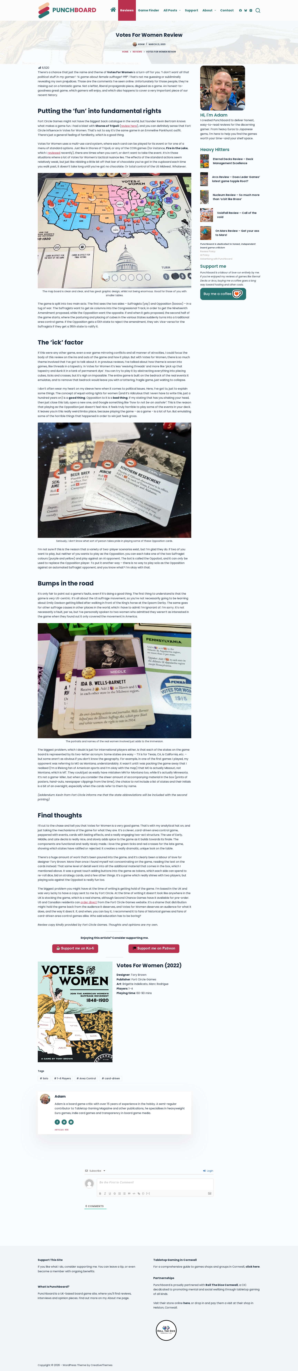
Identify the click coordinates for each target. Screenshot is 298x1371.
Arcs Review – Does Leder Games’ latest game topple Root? (236, 179)
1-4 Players (62, 1078)
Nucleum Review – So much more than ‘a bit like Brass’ (236, 197)
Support (191, 10)
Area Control (86, 1078)
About (207, 10)
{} (143, 1193)
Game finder (148, 10)
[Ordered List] (119, 1193)
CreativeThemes (101, 1365)
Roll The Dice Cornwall (222, 1285)
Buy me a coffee (217, 293)
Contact (227, 10)
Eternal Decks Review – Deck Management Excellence (233, 161)
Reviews (127, 10)
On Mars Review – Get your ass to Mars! (237, 233)
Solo (44, 1078)
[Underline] (109, 1193)
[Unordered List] (124, 1193)
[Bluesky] (245, 10)
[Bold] (100, 1193)
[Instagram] (251, 10)
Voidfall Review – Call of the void (237, 215)
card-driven (111, 1078)
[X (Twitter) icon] (71, 1122)
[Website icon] (64, 1122)
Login (209, 1171)
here (186, 1303)
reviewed (54, 153)
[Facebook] (240, 10)
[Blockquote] (129, 1193)
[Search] (258, 10)
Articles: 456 (61, 1129)
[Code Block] (134, 1193)
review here (129, 126)
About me (114, 1298)
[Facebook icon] (57, 1122)
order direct (89, 902)
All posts (170, 10)
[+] (148, 1193)
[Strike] (114, 1193)
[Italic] (105, 1193)
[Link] (138, 1193)
